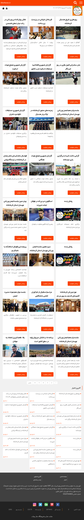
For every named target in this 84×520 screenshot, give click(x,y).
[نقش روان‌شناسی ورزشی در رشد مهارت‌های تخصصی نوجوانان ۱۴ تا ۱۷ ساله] (15, 32)
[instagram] (34, 504)
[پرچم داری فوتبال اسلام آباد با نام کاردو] (15, 259)
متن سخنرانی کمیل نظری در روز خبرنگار (70, 406)
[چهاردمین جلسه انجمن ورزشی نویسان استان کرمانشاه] (15, 214)
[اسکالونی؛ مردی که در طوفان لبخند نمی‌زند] (41, 214)
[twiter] (40, 504)
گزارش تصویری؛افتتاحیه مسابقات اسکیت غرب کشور (43, 406)
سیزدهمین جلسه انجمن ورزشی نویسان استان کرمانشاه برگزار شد (44, 451)
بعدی (29, 382)
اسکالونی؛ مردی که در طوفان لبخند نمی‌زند (43, 440)
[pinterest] (52, 504)
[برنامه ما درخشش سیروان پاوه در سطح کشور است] (41, 350)
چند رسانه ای (37, 479)
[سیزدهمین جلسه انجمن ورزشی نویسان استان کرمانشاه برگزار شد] (41, 259)
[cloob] (46, 504)
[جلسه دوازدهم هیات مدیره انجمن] (15, 305)
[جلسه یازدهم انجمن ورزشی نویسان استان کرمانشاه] (68, 350)
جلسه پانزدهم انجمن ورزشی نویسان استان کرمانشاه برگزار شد (69, 417)
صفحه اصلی (63, 476)
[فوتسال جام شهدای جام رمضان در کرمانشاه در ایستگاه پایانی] (15, 169)
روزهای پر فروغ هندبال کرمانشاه (69, 393)
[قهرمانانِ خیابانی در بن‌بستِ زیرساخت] (41, 32)
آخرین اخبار (76, 388)
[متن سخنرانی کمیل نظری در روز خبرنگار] (68, 78)
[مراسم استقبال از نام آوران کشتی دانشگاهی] (41, 305)
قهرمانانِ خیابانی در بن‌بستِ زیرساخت (45, 395)
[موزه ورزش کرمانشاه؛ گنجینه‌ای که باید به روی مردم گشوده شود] (68, 305)
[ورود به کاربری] (3, 8)
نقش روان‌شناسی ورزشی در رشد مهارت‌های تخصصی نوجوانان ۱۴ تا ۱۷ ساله (17, 396)
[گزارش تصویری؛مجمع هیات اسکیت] (15, 78)
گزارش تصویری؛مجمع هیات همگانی (42, 427)
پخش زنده (76, 438)
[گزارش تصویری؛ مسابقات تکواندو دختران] (15, 123)
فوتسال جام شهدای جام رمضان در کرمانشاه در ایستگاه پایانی (16, 428)
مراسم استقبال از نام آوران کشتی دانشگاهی (43, 462)
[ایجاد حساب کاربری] (6, 8)
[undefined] (28, 504)
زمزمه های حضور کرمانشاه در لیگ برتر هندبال (43, 417)
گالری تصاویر (37, 476)
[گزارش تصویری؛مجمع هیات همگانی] (41, 169)
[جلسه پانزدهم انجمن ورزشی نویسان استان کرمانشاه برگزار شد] (68, 123)
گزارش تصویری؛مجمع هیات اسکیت (16, 404)
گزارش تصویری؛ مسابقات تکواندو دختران (16, 417)
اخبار (65, 479)
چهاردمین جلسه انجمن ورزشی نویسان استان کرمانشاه (18, 440)
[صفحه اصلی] (77, 11)
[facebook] (57, 504)
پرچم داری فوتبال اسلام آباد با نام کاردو (16, 451)
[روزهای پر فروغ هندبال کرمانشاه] (68, 32)
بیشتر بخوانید (74, 56)
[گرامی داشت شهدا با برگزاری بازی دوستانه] (68, 169)
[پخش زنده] (68, 214)
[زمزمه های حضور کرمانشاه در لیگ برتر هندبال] (41, 123)
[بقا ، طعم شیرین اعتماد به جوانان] (15, 350)
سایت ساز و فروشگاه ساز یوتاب (42, 516)
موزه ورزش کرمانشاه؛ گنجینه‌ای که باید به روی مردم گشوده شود (69, 462)
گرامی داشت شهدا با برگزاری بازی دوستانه (70, 428)
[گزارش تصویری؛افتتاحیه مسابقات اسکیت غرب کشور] (41, 78)
